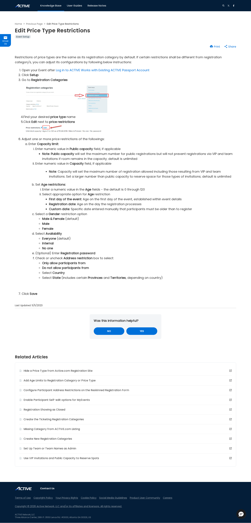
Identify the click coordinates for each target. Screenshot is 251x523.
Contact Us (47, 488)
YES (142, 331)
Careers (167, 497)
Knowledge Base (50, 5)
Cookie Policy (88, 497)
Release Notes (97, 5)
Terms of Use (23, 497)
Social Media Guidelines (113, 497)
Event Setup (23, 36)
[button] (241, 514)
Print (217, 47)
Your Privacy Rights (66, 497)
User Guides (74, 5)
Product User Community (145, 497)
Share (232, 47)
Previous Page (34, 24)
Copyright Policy (43, 497)
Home (18, 24)
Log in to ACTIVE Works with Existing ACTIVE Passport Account (102, 70)
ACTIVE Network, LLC (25, 514)
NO (109, 331)
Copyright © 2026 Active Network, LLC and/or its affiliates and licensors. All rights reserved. (68, 506)
